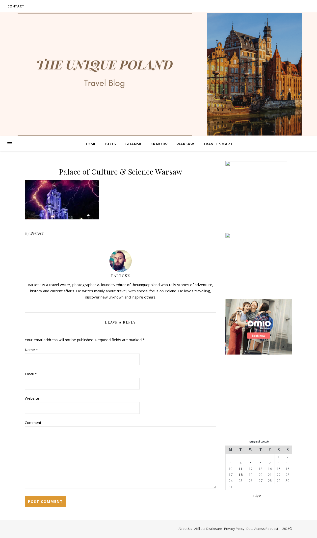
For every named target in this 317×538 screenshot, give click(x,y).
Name (31, 349)
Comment (33, 422)
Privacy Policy (234, 528)
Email (31, 373)
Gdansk (133, 143)
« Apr (256, 495)
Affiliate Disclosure (208, 528)
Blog (110, 143)
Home (90, 143)
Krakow (159, 143)
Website (32, 398)
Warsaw (185, 143)
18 (240, 475)
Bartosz (37, 233)
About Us (185, 528)
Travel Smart (218, 143)
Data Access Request (262, 528)
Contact (16, 6)
